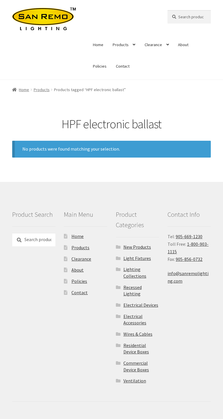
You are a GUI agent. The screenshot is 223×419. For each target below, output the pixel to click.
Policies (100, 66)
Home (98, 44)
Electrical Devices (140, 305)
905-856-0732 (189, 259)
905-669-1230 (189, 236)
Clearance (153, 44)
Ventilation (134, 381)
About (183, 44)
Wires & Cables (137, 334)
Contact (123, 66)
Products (121, 44)
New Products (137, 247)
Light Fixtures (137, 258)
